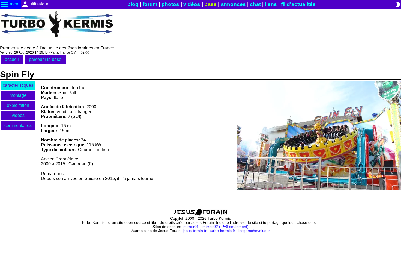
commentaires (18, 125)
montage (18, 95)
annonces (233, 4)
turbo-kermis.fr (222, 231)
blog (133, 4)
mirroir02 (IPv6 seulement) (225, 227)
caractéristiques (18, 85)
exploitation (18, 105)
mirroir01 (191, 227)
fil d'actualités (298, 4)
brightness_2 (397, 4)
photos (170, 4)
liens (271, 4)
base (210, 4)
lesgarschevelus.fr (254, 231)
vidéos (191, 4)
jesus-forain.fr (195, 231)
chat (255, 4)
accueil (12, 59)
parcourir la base (45, 59)
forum (150, 4)
